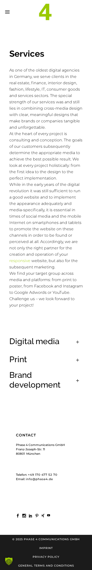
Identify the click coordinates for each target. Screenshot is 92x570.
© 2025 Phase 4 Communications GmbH (46, 539)
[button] (9, 561)
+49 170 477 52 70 (42, 474)
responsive (19, 260)
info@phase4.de (39, 479)
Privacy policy (46, 557)
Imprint (46, 548)
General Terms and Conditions (46, 565)
